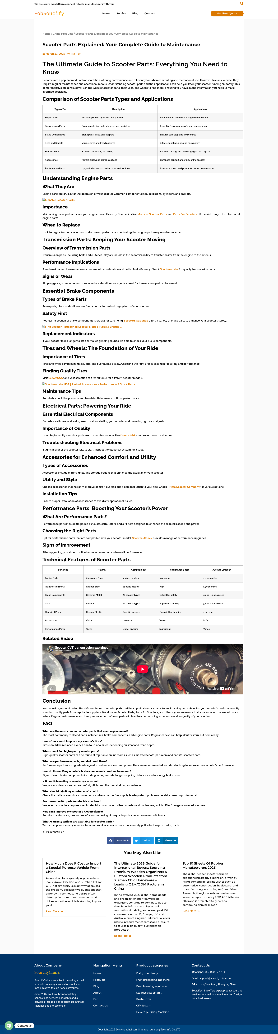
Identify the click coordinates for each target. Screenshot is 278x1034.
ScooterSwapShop (136, 320)
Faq (95, 999)
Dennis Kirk (128, 435)
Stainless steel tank (149, 992)
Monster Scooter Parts (152, 214)
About (97, 992)
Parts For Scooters (185, 214)
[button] (119, 840)
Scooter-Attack (142, 538)
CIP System (143, 1005)
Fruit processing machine (153, 979)
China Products (63, 33)
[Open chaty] (9, 1025)
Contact (149, 13)
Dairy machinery (147, 973)
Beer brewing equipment (153, 986)
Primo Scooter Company (183, 486)
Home (106, 13)
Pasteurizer (143, 999)
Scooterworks (169, 269)
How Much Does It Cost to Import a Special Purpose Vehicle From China (73, 867)
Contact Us (100, 1005)
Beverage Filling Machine (152, 1012)
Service (121, 13)
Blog (135, 13)
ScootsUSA (55, 378)
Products (99, 979)
